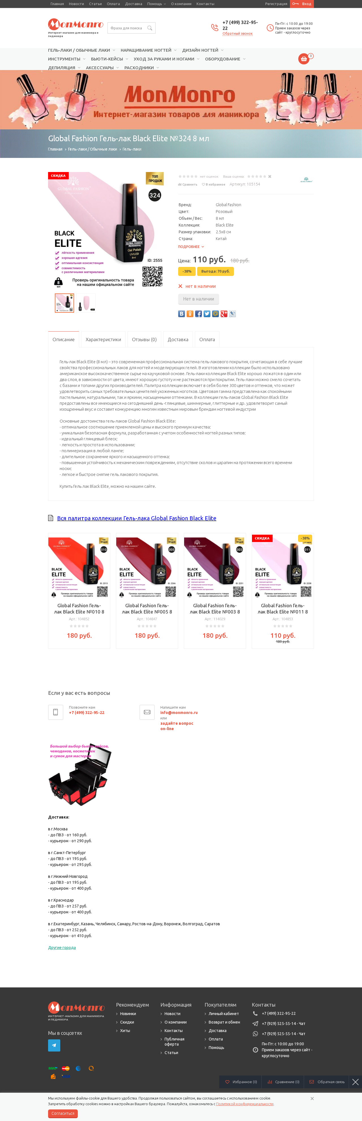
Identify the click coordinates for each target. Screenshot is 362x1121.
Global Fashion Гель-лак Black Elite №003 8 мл (215, 612)
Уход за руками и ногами (164, 59)
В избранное (215, 184)
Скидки (127, 1022)
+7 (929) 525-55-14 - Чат (283, 1023)
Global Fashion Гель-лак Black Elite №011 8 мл (283, 612)
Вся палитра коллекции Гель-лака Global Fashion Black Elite (136, 518)
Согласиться (62, 1113)
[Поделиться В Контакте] (181, 313)
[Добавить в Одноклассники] (190, 313)
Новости (76, 4)
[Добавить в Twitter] (207, 313)
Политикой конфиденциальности (244, 1104)
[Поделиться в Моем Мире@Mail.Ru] (215, 313)
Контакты (205, 4)
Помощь (154, 4)
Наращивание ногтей (146, 50)
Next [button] (310, 596)
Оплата (113, 4)
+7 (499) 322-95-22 (279, 1013)
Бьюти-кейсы (107, 59)
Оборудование (222, 59)
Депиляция (61, 68)
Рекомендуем (132, 1004)
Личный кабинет (224, 1013)
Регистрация (276, 4)
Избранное (245, 1082)
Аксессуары (100, 68)
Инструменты (64, 59)
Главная (57, 4)
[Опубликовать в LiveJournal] (232, 313)
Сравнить (189, 184)
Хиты (125, 1030)
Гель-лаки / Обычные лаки (79, 50)
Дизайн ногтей (200, 50)
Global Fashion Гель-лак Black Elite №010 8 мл (79, 612)
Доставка (133, 4)
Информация (175, 1004)
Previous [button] (52, 596)
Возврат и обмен (224, 1022)
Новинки (128, 1013)
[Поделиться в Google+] (224, 313)
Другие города (62, 947)
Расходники (139, 68)
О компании (181, 4)
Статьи (95, 4)
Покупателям (220, 1004)
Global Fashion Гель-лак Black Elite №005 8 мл (147, 612)
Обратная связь (331, 1082)
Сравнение (287, 1082)
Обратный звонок (238, 33)
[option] (181, 99)
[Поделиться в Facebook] (198, 313)
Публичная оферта (174, 1041)
